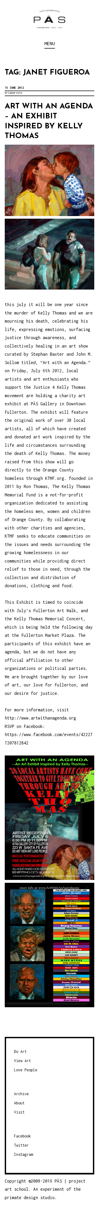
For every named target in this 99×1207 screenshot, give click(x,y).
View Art (22, 1060)
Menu (49, 43)
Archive (21, 1093)
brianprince (13, 92)
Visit (19, 1112)
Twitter (21, 1145)
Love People (25, 1070)
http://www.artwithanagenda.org (40, 718)
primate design (22, 1197)
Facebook (22, 1136)
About (19, 1103)
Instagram (23, 1154)
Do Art (20, 1051)
